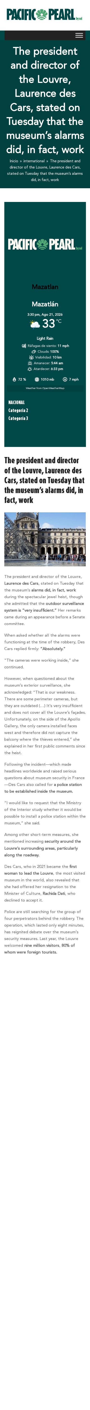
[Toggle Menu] (79, 35)
